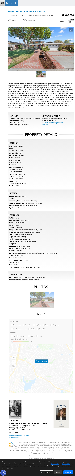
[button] (3, 473)
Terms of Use (66, 464)
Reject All (58, 472)
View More (45, 124)
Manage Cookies (46, 472)
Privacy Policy (55, 464)
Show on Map (42, 361)
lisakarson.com (14, 437)
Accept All (68, 472)
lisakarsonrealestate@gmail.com (52, 123)
